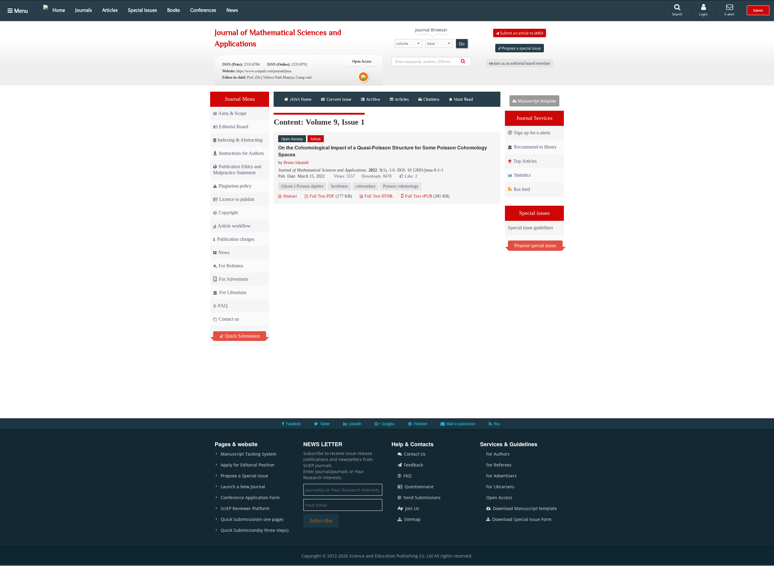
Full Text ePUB (418, 196)
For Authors (498, 454)
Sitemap (412, 519)
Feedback (413, 465)
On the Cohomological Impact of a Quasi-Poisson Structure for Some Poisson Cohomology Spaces (382, 151)
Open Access (499, 497)
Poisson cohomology (400, 186)
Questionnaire (418, 486)
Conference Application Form (250, 497)
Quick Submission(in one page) (252, 519)
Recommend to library (535, 146)
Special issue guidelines (530, 227)
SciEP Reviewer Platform (245, 508)
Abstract (289, 196)
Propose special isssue (535, 245)
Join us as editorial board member (521, 63)
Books (173, 10)
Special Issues (142, 10)
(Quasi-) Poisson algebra (302, 186)
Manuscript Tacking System (248, 454)
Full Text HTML (378, 196)
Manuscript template (536, 100)
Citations (431, 99)
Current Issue (338, 99)
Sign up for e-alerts (531, 132)
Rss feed (521, 189)
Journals (83, 10)
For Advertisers (233, 279)
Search (677, 14)
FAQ (222, 305)
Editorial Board (233, 126)
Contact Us (414, 454)
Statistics (522, 175)
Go (462, 44)
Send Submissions (421, 497)
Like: (411, 176)
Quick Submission (242, 336)
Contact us (228, 319)
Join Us (411, 508)
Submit (758, 10)
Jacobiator (339, 186)
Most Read (463, 99)
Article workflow (234, 225)
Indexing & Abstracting (240, 139)
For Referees (230, 265)
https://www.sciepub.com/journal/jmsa (263, 71)
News (232, 10)
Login (703, 14)
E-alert (729, 14)
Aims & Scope (232, 113)
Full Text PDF (321, 196)
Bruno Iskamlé (296, 162)
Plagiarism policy (234, 185)
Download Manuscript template (524, 508)
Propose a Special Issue (244, 476)
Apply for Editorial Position (248, 465)
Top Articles (524, 161)
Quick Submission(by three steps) (254, 530)
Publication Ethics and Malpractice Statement (237, 169)
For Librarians (232, 292)
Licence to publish (236, 199)
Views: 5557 (344, 176)
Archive (373, 99)
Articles (110, 10)
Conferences (203, 10)
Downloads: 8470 (377, 176)
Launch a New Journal (243, 486)
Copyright (227, 212)
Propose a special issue (521, 48)
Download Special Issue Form (521, 519)
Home (59, 10)
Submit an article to (521, 33)
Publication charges (235, 239)
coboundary (366, 186)
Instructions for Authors (241, 153)
